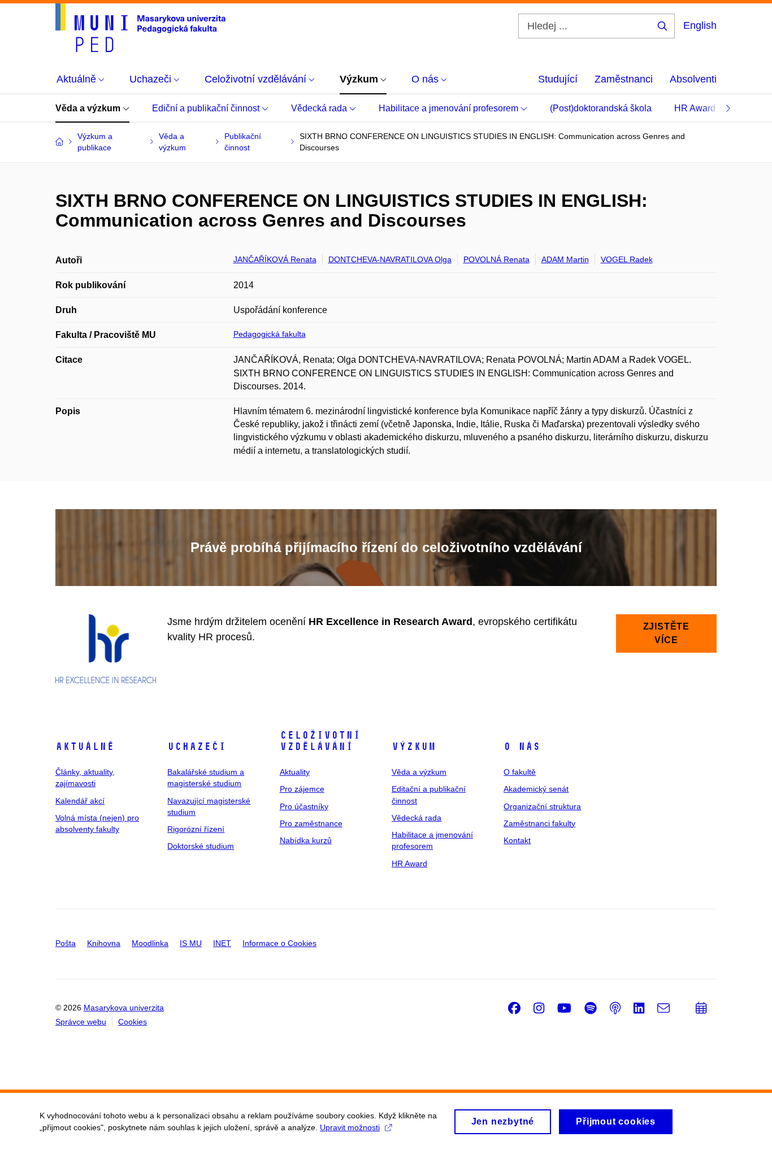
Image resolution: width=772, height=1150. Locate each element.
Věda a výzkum (89, 108)
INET (222, 943)
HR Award (696, 108)
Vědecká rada (320, 108)
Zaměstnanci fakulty (539, 823)
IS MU (191, 943)
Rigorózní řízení (195, 829)
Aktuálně (84, 746)
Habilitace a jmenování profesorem (450, 108)
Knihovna (103, 943)
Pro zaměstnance (311, 823)
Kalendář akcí (80, 800)
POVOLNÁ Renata (496, 259)
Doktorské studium (200, 845)
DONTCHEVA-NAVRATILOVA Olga (390, 259)
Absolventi (693, 79)
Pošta (65, 943)
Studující (558, 79)
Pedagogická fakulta (269, 334)
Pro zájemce (302, 788)
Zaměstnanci (624, 79)
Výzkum (414, 746)
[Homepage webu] (140, 27)
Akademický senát (536, 788)
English (700, 25)
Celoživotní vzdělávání (320, 741)
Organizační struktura (542, 806)
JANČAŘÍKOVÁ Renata (274, 259)
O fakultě (520, 771)
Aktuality (295, 771)
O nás (522, 746)
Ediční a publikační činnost (207, 108)
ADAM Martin (565, 259)
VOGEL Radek (627, 259)
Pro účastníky (304, 806)
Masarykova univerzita (124, 1007)
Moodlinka (150, 943)
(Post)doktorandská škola (601, 108)
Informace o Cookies (279, 943)
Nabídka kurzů (306, 840)
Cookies (132, 1021)
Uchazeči (196, 746)
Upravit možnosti (350, 1127)
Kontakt (517, 840)
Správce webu (80, 1021)
